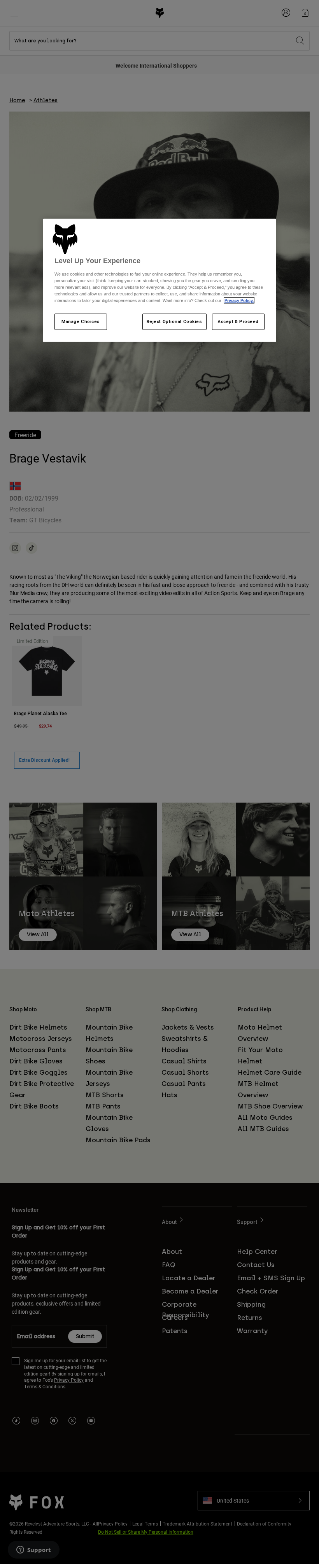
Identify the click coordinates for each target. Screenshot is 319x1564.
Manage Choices (80, 321)
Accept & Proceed (238, 321)
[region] (159, 280)
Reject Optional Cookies (174, 321)
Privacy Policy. (239, 300)
